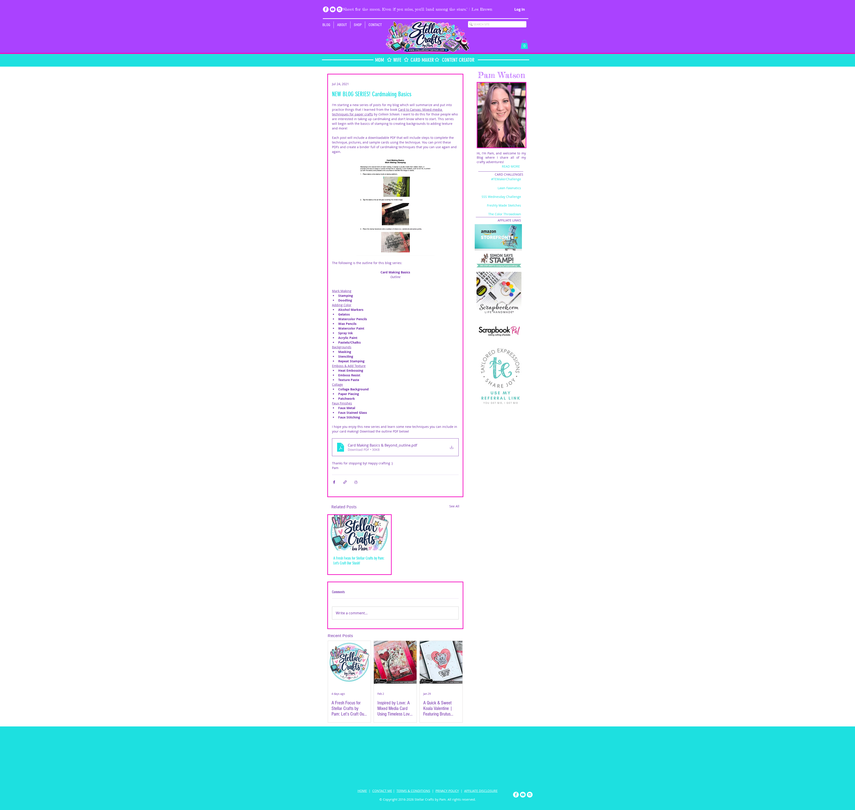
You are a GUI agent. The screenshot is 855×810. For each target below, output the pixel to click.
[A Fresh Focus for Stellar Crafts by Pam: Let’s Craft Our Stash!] (359, 532)
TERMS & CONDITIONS (413, 791)
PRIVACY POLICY (447, 791)
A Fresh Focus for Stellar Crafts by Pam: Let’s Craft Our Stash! (358, 561)
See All (454, 506)
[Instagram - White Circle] (339, 9)
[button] (357, 24)
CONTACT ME (382, 791)
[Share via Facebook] (334, 482)
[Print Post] (356, 482)
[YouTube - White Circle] (333, 9)
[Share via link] (345, 482)
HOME (362, 791)
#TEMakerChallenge (506, 179)
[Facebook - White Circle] (326, 9)
